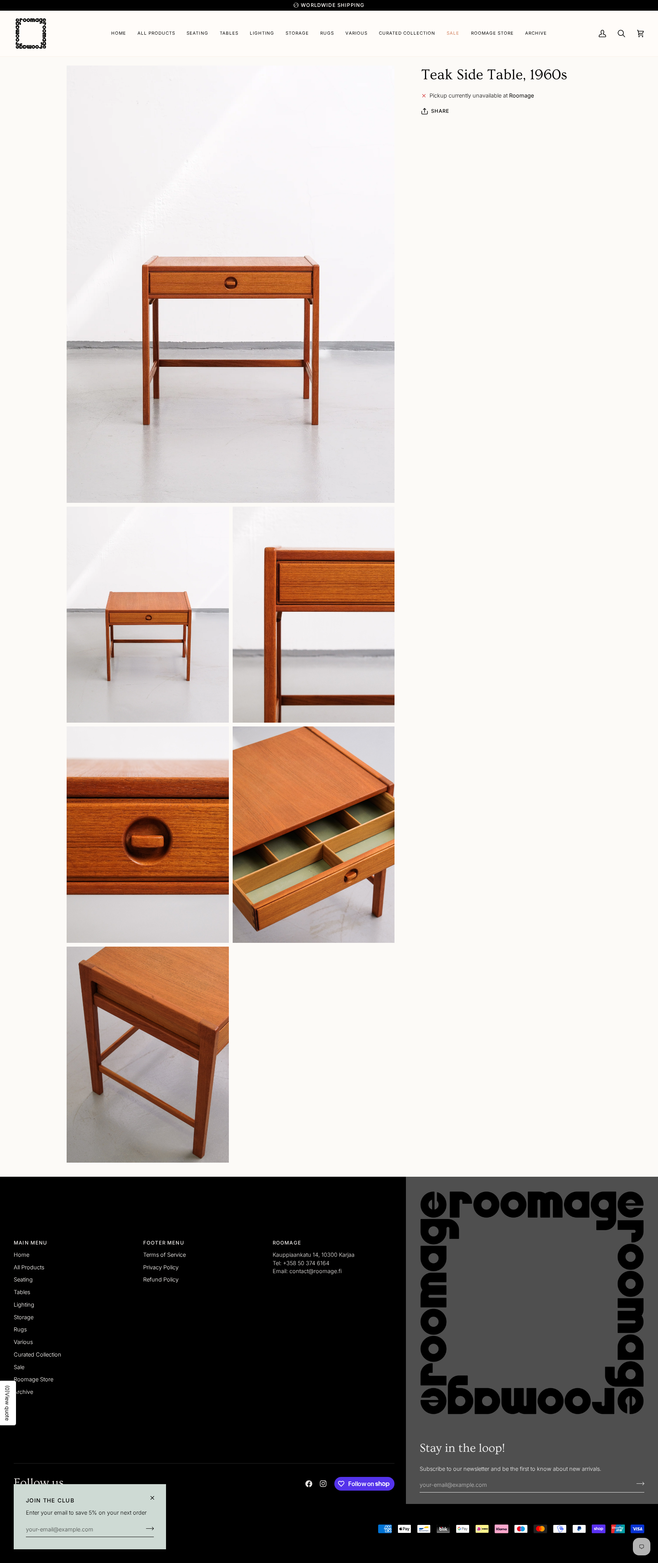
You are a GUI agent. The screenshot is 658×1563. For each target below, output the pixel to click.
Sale (19, 1367)
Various (23, 1342)
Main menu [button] (31, 1243)
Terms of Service (164, 1254)
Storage (24, 1317)
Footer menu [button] (163, 1243)
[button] (197, 33)
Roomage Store (33, 1379)
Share (440, 111)
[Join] (147, 1528)
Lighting (24, 1304)
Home (21, 1254)
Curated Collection (37, 1354)
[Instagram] (323, 1483)
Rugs (20, 1329)
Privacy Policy (161, 1267)
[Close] (155, 1498)
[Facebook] (308, 1483)
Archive (23, 1392)
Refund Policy (161, 1279)
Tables (22, 1292)
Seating (23, 1279)
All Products (29, 1267)
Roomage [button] (287, 1243)
